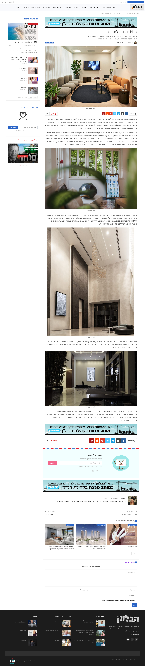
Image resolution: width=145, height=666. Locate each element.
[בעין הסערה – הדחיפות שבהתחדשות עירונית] (32, 623)
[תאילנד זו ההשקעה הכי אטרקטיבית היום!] (100, 642)
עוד (18, 7)
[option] (23, 155)
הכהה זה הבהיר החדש (129, 514)
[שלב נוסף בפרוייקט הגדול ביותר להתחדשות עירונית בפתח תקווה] (91, 534)
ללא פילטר (23, 640)
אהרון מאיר (57, 640)
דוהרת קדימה (49, 514)
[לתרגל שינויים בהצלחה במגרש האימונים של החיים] (100, 623)
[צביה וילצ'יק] (32, 633)
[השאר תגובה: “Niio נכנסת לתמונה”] (47, 114)
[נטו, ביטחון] (33, 90)
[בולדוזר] (23, 153)
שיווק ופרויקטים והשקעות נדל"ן (31, 7)
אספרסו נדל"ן (46, 7)
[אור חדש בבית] (122, 534)
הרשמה (52, 463)
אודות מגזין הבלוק (105, 7)
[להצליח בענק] (33, 70)
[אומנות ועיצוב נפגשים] (66, 623)
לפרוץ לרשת (23, 78)
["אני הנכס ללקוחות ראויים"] (66, 633)
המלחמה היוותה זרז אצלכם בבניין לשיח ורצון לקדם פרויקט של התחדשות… (85, 632)
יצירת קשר (123, 2)
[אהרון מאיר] (66, 642)
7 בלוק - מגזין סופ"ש (23, 156)
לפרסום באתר (94, 7)
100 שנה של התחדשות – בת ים (26, 42)
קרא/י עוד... (135, 634)
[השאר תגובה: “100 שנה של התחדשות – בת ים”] (10, 45)
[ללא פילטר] (32, 642)
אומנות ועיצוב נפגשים (54, 621)
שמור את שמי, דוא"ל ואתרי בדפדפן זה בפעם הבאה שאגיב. (118, 600)
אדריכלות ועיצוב (49, 42)
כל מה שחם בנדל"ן (33, 23)
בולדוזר (23, 160)
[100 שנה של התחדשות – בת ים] (23, 31)
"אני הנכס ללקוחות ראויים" (52, 630)
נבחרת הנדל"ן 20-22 (80, 7)
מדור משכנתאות (58, 7)
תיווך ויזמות (68, 7)
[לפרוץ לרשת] (33, 80)
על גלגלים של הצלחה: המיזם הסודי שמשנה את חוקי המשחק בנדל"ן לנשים (18, 59)
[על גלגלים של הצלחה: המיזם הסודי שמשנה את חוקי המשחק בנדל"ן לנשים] (33, 60)
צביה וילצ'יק (23, 630)
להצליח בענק (23, 68)
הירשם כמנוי (13, 127)
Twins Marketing (31, 661)
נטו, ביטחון (24, 88)
